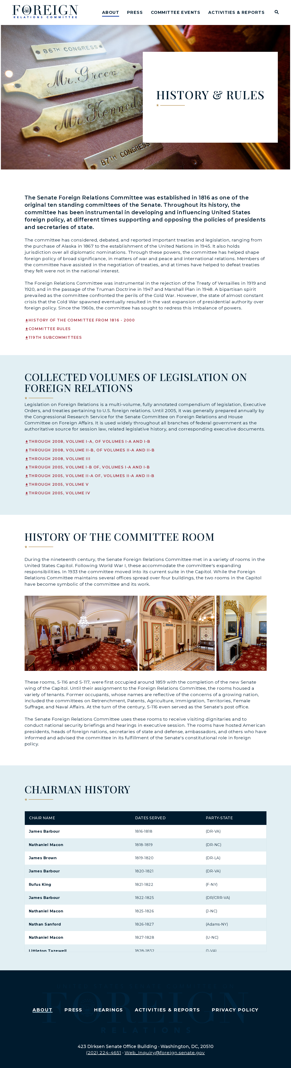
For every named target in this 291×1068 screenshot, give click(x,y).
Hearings (108, 1010)
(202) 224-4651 (103, 1052)
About (110, 12)
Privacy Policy (235, 1010)
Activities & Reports (236, 12)
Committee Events (175, 12)
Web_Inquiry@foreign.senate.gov (165, 1052)
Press (135, 12)
